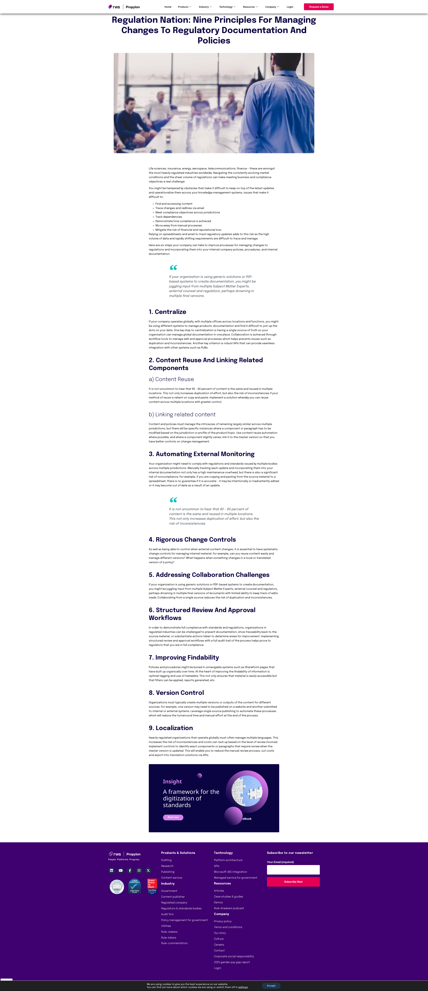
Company (270, 6)
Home (168, 6)
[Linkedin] (111, 870)
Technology (226, 6)
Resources (249, 6)
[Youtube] (120, 870)
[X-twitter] (148, 870)
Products (183, 6)
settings (243, 987)
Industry (204, 6)
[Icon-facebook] (130, 870)
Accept (271, 986)
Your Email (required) (280, 862)
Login (290, 6)
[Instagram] (139, 870)
